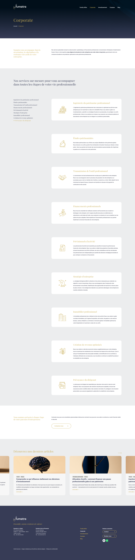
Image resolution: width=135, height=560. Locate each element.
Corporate (92, 7)
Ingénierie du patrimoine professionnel (26, 100)
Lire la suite (19, 491)
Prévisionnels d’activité (21, 110)
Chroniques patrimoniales (78, 476)
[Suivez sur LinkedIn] (104, 540)
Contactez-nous (58, 426)
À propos (112, 7)
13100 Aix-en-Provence (41, 533)
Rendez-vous (107, 536)
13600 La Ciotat (17, 533)
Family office (83, 7)
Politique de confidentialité (52, 549)
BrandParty (34, 549)
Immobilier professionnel (22, 115)
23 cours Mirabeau (40, 530)
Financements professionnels (23, 107)
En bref (18, 476)
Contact (106, 531)
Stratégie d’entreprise (20, 113)
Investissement (102, 7)
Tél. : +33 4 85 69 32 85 (18, 534)
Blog (119, 7)
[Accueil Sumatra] (20, 6)
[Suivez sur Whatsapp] (107, 540)
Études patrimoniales (20, 102)
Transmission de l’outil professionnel (25, 105)
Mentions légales (41, 549)
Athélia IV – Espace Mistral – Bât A (21, 531)
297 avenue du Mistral (18, 530)
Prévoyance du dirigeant (23, 120)
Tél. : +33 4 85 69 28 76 (41, 534)
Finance (22, 476)
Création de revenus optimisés (23, 118)
